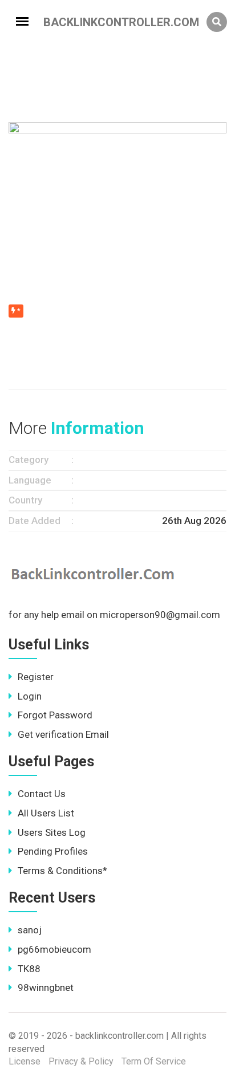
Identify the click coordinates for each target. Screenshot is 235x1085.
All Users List (46, 813)
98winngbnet (46, 987)
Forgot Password (55, 715)
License (24, 1061)
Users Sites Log (52, 832)
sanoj (30, 930)
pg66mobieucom (54, 949)
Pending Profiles (53, 851)
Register (36, 676)
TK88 (29, 968)
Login (30, 696)
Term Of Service (153, 1061)
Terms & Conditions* (62, 870)
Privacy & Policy (81, 1061)
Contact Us (42, 793)
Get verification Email (63, 734)
